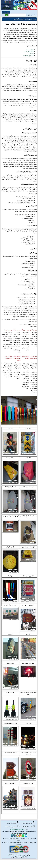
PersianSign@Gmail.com (17, 829)
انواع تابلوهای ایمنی (28, 52)
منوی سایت (6, 12)
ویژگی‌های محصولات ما (28, 56)
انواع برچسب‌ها (29, 50)
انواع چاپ (31, 54)
